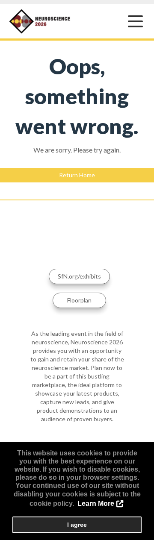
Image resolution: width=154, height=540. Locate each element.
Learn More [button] (95, 503)
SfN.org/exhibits (79, 276)
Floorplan (79, 300)
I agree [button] (77, 524)
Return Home (77, 175)
